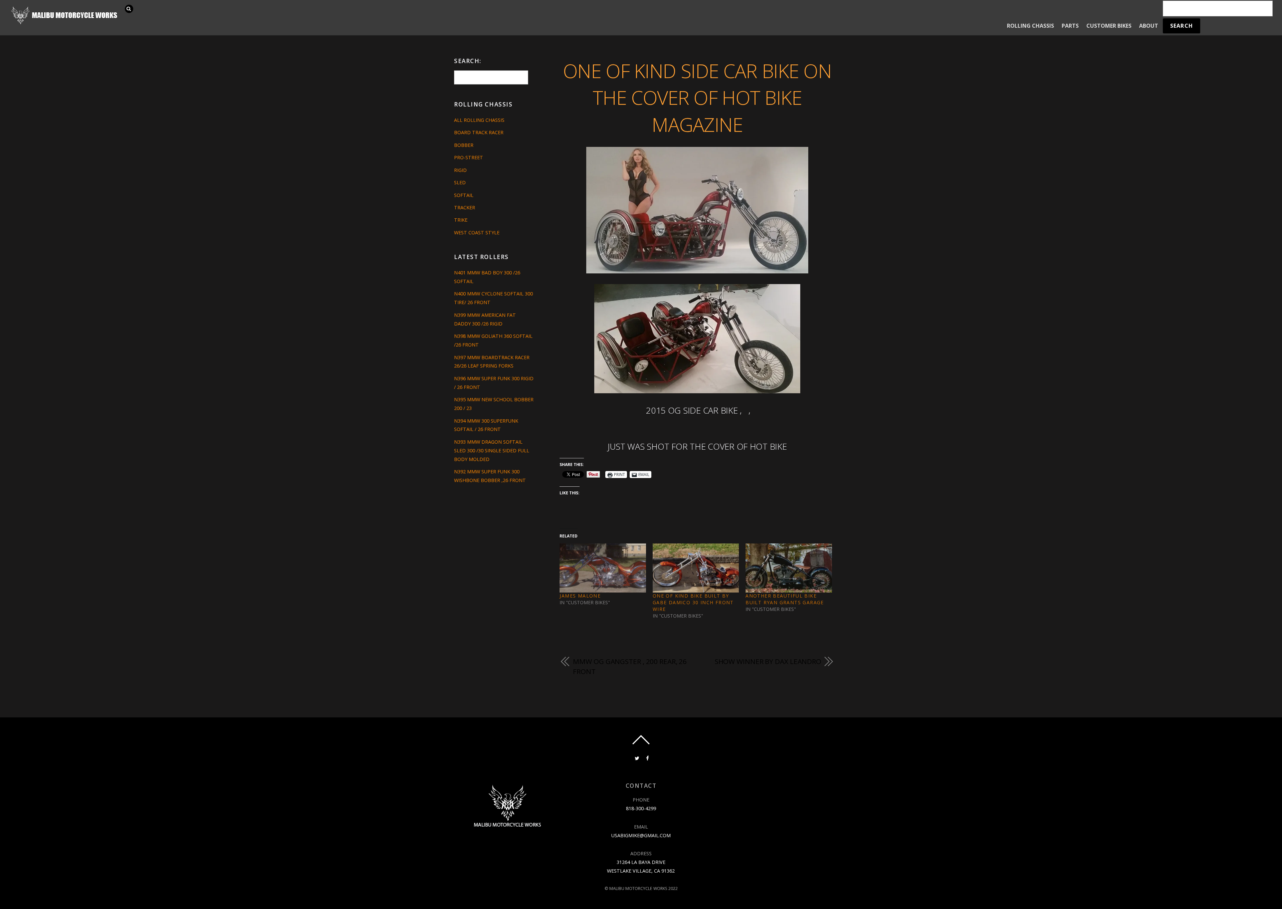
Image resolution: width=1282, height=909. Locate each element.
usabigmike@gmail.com (641, 835)
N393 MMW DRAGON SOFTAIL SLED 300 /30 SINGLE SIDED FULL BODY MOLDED (491, 450)
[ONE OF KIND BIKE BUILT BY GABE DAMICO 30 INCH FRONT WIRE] (696, 568)
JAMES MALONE (580, 596)
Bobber (463, 145)
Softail (463, 195)
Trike (460, 220)
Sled (460, 182)
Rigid (460, 170)
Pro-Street (468, 157)
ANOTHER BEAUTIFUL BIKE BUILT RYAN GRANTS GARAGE (784, 599)
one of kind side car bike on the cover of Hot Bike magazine (697, 97)
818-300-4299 (641, 808)
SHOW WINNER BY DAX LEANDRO (768, 661)
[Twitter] (636, 758)
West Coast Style (476, 232)
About (1148, 25)
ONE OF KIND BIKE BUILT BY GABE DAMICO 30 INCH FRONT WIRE (693, 602)
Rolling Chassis (1030, 25)
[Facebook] (647, 758)
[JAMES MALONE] (603, 568)
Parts (1070, 25)
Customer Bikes (1108, 25)
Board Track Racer (478, 132)
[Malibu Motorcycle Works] (65, 23)
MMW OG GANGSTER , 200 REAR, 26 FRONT (630, 666)
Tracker (464, 207)
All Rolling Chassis (479, 120)
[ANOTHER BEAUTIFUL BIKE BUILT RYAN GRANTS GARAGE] (788, 568)
